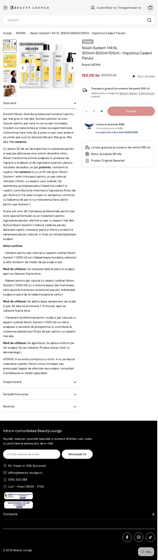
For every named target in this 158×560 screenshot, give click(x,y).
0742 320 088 (17, 489)
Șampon (122, 93)
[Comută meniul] (5, 7)
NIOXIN (20, 33)
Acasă (7, 33)
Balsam (132, 93)
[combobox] (79, 20)
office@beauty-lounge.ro (25, 482)
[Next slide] (72, 68)
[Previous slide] (22, 68)
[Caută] (149, 20)
